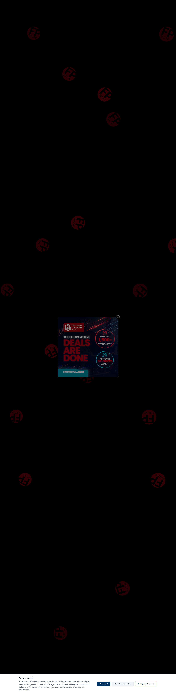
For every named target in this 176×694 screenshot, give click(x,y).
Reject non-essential (123, 684)
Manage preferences (146, 684)
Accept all (104, 684)
